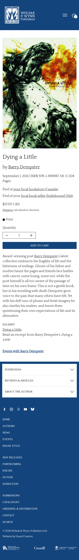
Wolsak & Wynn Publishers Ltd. (29, 530)
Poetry (7, 470)
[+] (31, 235)
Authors (9, 426)
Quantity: (9, 228)
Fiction (8, 477)
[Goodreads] (18, 409)
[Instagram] (11, 409)
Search (8, 521)
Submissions (11, 495)
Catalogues (11, 502)
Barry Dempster (24, 167)
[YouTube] (25, 409)
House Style (11, 445)
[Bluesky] (32, 409)
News (6, 432)
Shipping (8, 210)
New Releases (12, 457)
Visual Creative (24, 536)
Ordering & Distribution (20, 508)
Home (6, 419)
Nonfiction (10, 483)
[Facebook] (4, 409)
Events (8, 439)
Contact (9, 515)
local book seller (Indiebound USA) (47, 196)
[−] (7, 235)
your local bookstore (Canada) (35, 189)
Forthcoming (12, 464)
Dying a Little (12, 330)
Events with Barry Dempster (23, 351)
